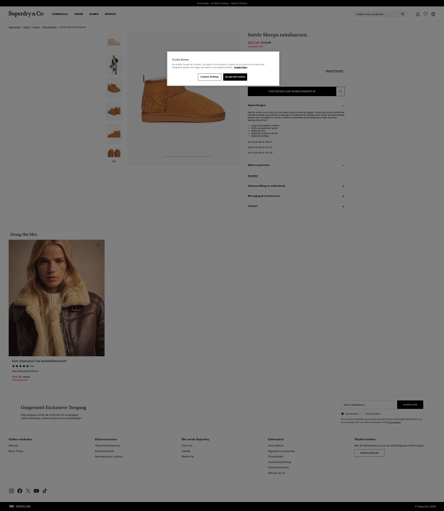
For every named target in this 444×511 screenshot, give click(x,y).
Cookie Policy (240, 67)
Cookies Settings (209, 77)
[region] (223, 68)
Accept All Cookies (235, 77)
